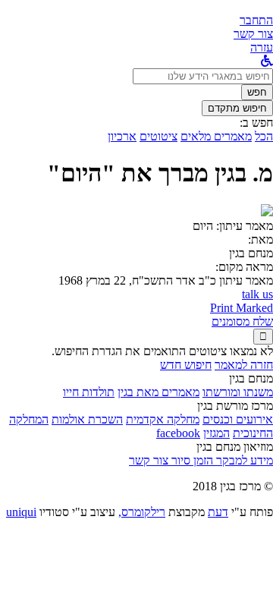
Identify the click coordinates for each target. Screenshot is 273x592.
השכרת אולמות (87, 419)
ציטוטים (158, 136)
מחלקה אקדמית (162, 419)
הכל (264, 136)
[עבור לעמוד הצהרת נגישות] (267, 61)
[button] (256, 20)
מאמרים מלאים (216, 136)
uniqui (21, 511)
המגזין (216, 433)
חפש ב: (256, 122)
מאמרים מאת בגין (158, 392)
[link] (253, 33)
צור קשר (148, 460)
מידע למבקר (243, 460)
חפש (257, 92)
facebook (178, 433)
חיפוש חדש (186, 364)
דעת (218, 511)
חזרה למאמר (244, 364)
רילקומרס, (141, 511)
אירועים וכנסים (237, 419)
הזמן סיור (190, 460)
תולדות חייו (89, 392)
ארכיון (122, 136)
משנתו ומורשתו (237, 392)
